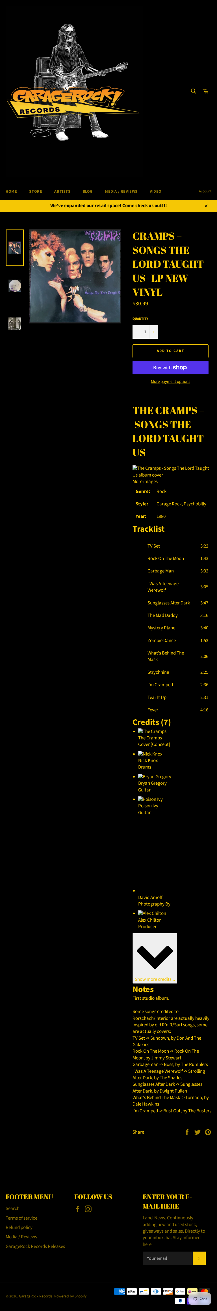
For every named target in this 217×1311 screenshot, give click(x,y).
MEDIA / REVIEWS (121, 191)
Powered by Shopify (70, 1296)
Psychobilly (195, 504)
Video (156, 191)
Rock (161, 491)
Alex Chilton (150, 920)
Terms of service (21, 1218)
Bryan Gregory (152, 783)
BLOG (88, 191)
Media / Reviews (21, 1236)
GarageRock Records (36, 1296)
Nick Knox (148, 760)
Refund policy (19, 1227)
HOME (11, 191)
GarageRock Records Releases (35, 1246)
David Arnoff (150, 897)
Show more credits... (155, 979)
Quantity (140, 319)
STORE (35, 191)
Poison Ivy (148, 806)
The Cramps (165, 410)
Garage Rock (169, 504)
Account (205, 191)
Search (12, 1208)
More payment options (170, 382)
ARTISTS (62, 191)
